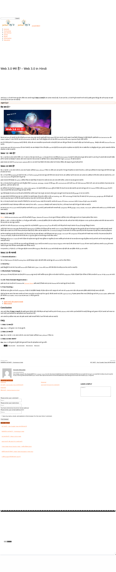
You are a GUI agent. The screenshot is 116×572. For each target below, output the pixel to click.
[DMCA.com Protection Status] (8, 542)
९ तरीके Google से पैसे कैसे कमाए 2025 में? (11, 456)
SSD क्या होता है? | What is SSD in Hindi (11, 436)
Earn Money (7, 33)
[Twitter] (19, 549)
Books (6, 36)
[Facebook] (2, 549)
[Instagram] (6, 549)
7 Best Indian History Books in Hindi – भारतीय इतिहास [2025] (17, 446)
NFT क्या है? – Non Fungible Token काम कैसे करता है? (102, 362)
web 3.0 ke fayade (20, 345)
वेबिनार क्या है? (8, 304)
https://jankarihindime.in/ (18, 372)
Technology (7, 31)
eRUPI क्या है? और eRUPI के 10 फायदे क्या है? (50, 385)
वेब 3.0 (2, 217)
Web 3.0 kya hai (29, 345)
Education (7, 40)
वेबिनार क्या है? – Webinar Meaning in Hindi (10, 390)
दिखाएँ (6, 103)
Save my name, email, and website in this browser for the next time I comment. (27, 416)
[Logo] (8, 26)
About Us (6, 536)
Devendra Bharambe (19, 370)
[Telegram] (15, 549)
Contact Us (7, 538)
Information (7, 38)
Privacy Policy (7, 531)
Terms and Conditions (10, 533)
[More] (50, 352)
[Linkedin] (11, 549)
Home (2, 65)
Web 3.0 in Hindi (11, 345)
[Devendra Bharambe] (7, 373)
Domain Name (28, 283)
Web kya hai (36, 345)
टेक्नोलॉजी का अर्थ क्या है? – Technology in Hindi (12, 362)
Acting (6, 34)
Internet (6, 29)
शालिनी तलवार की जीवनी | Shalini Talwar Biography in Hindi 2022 (17, 451)
